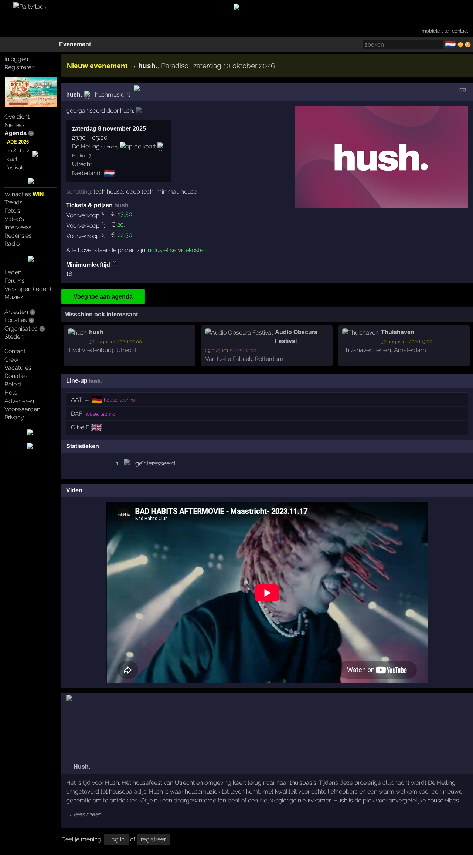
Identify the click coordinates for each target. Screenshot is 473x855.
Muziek (13, 297)
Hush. (81, 767)
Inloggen (16, 59)
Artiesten (16, 311)
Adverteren (19, 401)
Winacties (24, 194)
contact (460, 31)
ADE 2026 (18, 142)
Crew (11, 359)
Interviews (17, 227)
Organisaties (21, 328)
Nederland (86, 173)
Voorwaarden (22, 409)
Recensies (18, 235)
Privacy (14, 417)
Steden (14, 336)
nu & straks (18, 150)
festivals (15, 167)
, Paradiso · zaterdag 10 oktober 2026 (206, 65)
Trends (13, 202)
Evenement (75, 44)
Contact (14, 351)
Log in (116, 839)
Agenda (15, 133)
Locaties (15, 319)
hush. (74, 94)
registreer (153, 839)
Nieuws (14, 124)
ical (463, 89)
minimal (167, 191)
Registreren (19, 67)
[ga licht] (460, 45)
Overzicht (17, 116)
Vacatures (17, 367)
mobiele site (435, 31)
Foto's (12, 210)
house (189, 191)
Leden (12, 272)
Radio (12, 243)
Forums (14, 280)
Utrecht (82, 164)
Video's (14, 218)
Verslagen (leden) (27, 288)
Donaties (16, 375)
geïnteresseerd (155, 463)
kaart (12, 159)
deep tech (139, 191)
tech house (108, 191)
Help (10, 392)
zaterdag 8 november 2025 (109, 128)
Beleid (12, 384)
